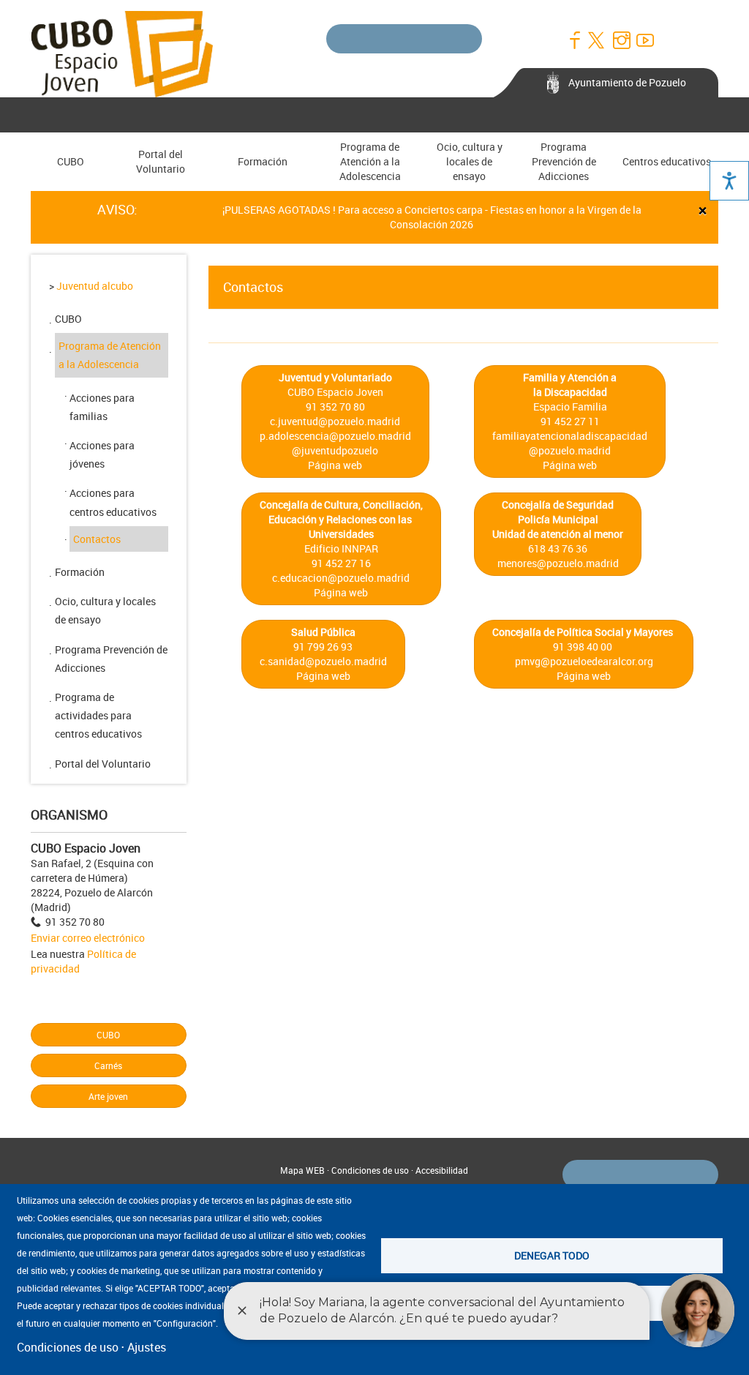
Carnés (108, 1065)
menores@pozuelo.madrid (558, 563)
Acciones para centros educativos (113, 502)
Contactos (97, 539)
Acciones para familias (102, 407)
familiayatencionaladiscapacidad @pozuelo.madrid (569, 443)
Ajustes (146, 1347)
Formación (262, 161)
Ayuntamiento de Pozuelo (627, 82)
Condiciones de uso (370, 1170)
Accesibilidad (441, 1170)
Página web (335, 465)
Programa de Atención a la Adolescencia (370, 161)
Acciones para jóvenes (102, 454)
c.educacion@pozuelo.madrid (341, 578)
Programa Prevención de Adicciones (564, 161)
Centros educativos (666, 161)
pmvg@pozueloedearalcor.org (584, 661)
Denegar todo (552, 1255)
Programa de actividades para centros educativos (98, 715)
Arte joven (108, 1096)
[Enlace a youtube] (644, 40)
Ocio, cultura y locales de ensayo (470, 161)
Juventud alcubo (94, 286)
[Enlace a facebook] (574, 40)
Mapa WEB (302, 1170)
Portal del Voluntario (160, 161)
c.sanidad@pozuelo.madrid (323, 661)
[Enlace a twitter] (597, 40)
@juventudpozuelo (335, 450)
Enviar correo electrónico (88, 938)
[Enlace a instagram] (621, 40)
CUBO (70, 161)
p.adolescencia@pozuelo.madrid (335, 436)
